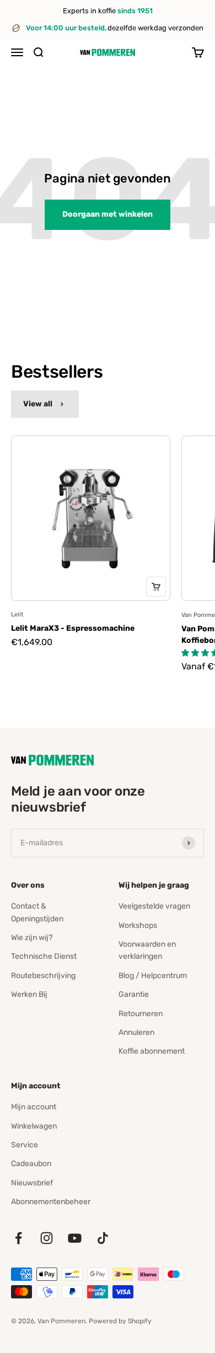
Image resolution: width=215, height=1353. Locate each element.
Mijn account (33, 1107)
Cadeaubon (31, 1163)
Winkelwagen (34, 1126)
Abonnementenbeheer (50, 1201)
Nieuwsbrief (32, 1183)
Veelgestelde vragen (154, 906)
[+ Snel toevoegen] (156, 587)
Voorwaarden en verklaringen (147, 950)
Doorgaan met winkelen (107, 214)
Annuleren (136, 1032)
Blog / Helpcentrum (153, 975)
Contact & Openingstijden (37, 912)
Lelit (17, 614)
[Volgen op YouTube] (74, 1238)
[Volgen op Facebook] (18, 1238)
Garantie (134, 994)
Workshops (138, 925)
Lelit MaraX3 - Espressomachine (73, 628)
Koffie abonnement (152, 1051)
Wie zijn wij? (31, 937)
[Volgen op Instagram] (46, 1238)
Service (24, 1145)
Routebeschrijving (43, 975)
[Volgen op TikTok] (102, 1238)
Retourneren (141, 1013)
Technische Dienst (44, 956)
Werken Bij (29, 994)
